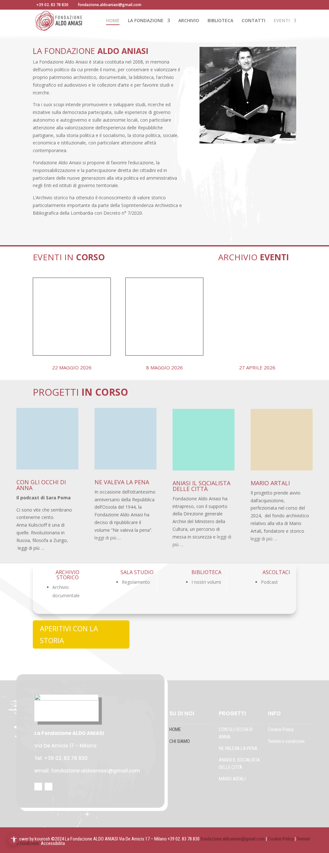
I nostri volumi (206, 582)
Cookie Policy (281, 729)
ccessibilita (54, 843)
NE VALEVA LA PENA (238, 748)
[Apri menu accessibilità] (13, 839)
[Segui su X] (48, 786)
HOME (113, 20)
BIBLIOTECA (220, 20)
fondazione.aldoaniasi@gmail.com (232, 839)
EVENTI (282, 20)
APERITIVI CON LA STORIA (69, 634)
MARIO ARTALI (232, 779)
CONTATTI (253, 20)
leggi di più (105, 538)
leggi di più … (264, 539)
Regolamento (136, 582)
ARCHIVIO (188, 20)
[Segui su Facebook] (38, 786)
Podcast (269, 582)
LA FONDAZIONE (146, 20)
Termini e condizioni (286, 741)
